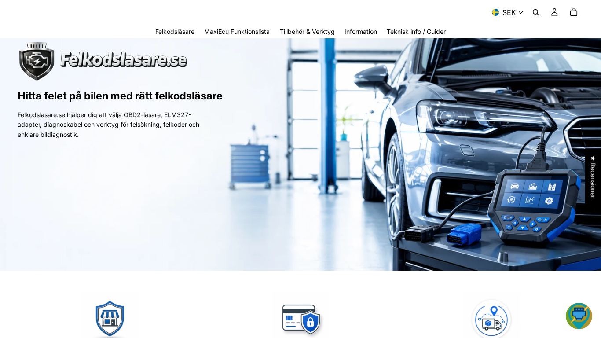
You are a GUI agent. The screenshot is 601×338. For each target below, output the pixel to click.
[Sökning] (536, 12)
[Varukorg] (573, 12)
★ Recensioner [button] (593, 176)
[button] (579, 316)
